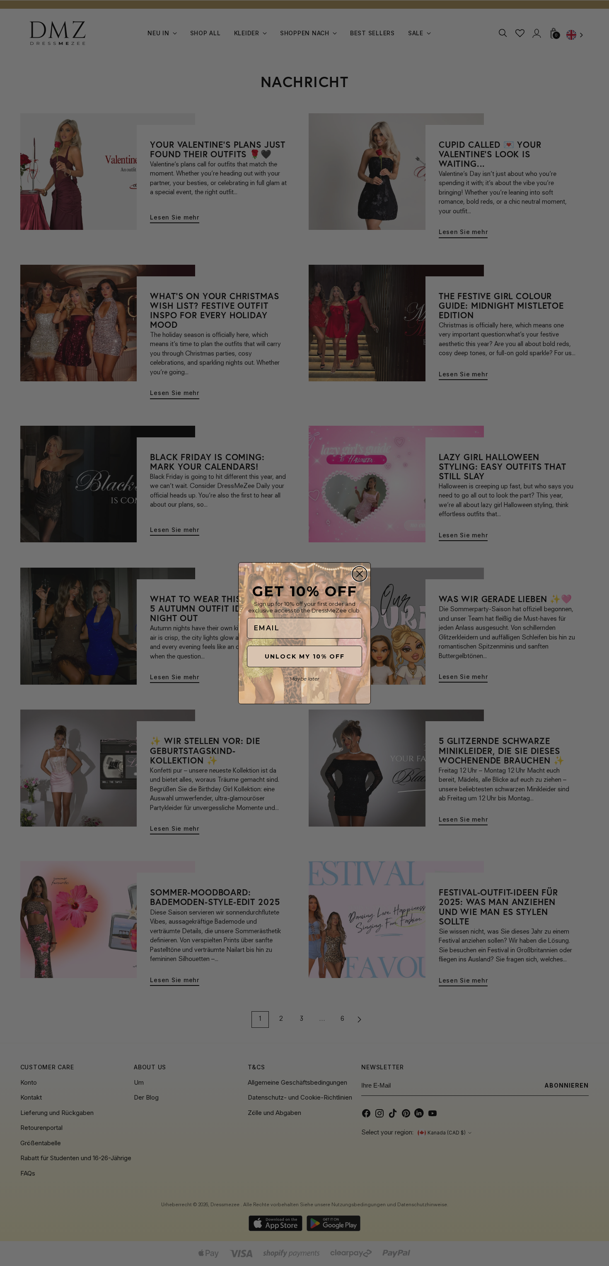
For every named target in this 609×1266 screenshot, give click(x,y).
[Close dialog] (359, 573)
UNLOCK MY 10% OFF (305, 656)
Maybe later (304, 679)
